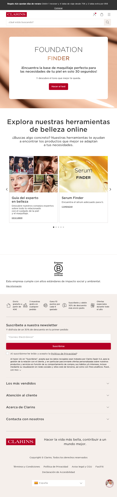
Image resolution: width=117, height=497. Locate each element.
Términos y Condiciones (26, 466)
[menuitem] (94, 14)
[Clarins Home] (16, 14)
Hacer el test (58, 86)
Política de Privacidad (56, 466)
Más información (14, 286)
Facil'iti (100, 466)
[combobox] (58, 483)
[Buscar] (107, 22)
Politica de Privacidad (63, 353)
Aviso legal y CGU (82, 466)
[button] (53, 227)
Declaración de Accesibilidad (58, 472)
